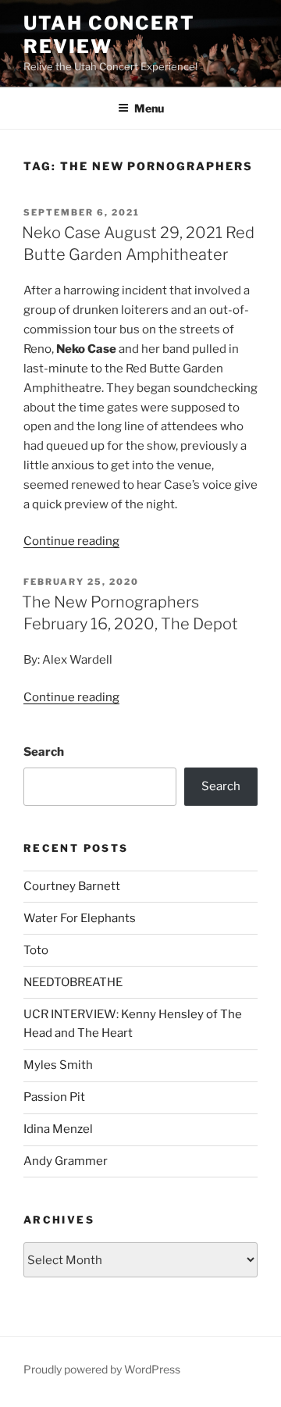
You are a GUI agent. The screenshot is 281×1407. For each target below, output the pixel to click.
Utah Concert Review (109, 35)
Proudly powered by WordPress (101, 1369)
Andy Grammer (65, 1161)
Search (43, 752)
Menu (149, 108)
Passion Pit (54, 1097)
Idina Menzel (58, 1129)
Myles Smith (58, 1065)
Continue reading (71, 541)
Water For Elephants (79, 918)
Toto (35, 950)
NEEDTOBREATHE (73, 982)
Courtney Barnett (71, 886)
